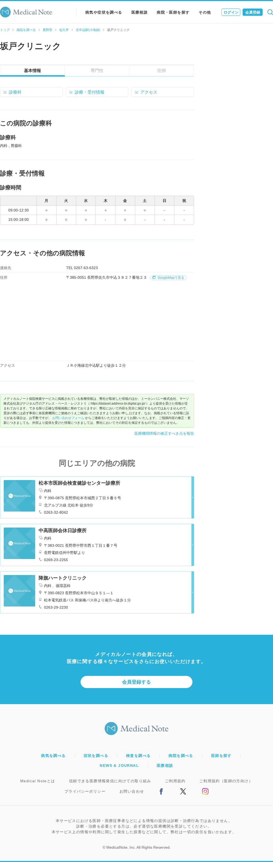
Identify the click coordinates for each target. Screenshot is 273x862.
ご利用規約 (175, 781)
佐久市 (64, 30)
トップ (5, 30)
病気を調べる (53, 755)
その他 (205, 12)
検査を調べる (138, 755)
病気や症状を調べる (103, 12)
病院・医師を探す (173, 12)
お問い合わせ (131, 791)
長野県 (47, 30)
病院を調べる (26, 30)
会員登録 (252, 12)
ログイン (231, 12)
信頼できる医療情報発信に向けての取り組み (110, 781)
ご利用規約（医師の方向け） (226, 781)
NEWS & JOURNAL (119, 765)
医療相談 (139, 12)
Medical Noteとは (37, 781)
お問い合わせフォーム (68, 418)
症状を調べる (96, 755)
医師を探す (221, 755)
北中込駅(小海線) (88, 30)
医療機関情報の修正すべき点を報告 (164, 433)
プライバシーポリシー (85, 791)
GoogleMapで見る (170, 278)
